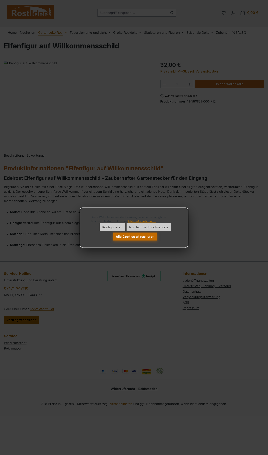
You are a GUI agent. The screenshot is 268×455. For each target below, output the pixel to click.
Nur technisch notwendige (148, 227)
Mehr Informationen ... (142, 221)
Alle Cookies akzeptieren (135, 236)
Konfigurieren (112, 227)
